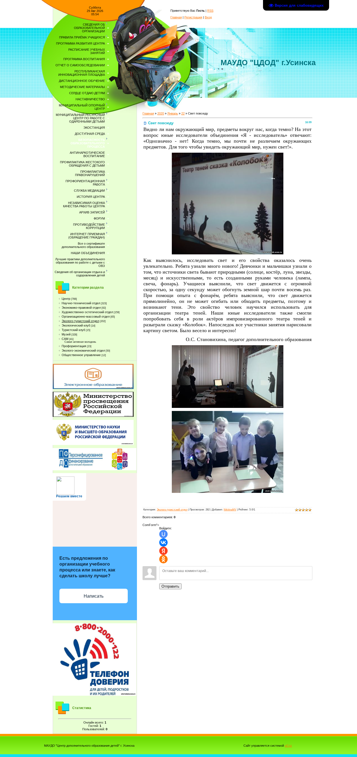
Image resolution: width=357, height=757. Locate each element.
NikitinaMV (230, 509)
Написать (93, 596)
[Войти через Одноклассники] (163, 559)
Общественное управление (81, 355)
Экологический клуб (76, 325)
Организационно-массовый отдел (86, 316)
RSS (210, 10)
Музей (66, 334)
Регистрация (193, 17)
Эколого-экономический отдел (83, 350)
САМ (65, 338)
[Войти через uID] (163, 534)
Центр (66, 298)
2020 (160, 113)
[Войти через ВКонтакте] (163, 542)
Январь (172, 113)
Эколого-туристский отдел (80, 321)
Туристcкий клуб (73, 330)
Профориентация (74, 346)
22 (183, 113)
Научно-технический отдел (81, 303)
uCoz (288, 745)
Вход (208, 17)
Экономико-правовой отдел (81, 307)
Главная (176, 17)
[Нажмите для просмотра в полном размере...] (227, 253)
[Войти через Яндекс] (163, 551)
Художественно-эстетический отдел (87, 312)
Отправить (170, 586)
